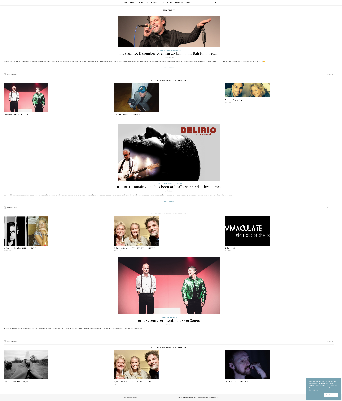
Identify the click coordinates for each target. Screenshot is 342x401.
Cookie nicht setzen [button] (316, 395)
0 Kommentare (330, 74)
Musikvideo (178, 183)
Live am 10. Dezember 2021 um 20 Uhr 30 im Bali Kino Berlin (168, 53)
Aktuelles (160, 50)
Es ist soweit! (230, 248)
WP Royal (134, 397)
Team (188, 3)
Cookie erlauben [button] (331, 395)
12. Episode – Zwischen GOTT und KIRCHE (20, 248)
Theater (154, 3)
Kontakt (180, 397)
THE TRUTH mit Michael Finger (16, 382)
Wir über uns (143, 3)
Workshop (179, 3)
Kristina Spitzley (12, 74)
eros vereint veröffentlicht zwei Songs (18, 114)
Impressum (193, 397)
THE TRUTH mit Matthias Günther (127, 114)
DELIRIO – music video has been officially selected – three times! (169, 186)
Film (162, 3)
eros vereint (176, 50)
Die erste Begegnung (233, 100)
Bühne (167, 50)
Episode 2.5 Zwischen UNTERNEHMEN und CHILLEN (134, 248)
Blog (132, 3)
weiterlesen (169, 68)
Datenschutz (186, 397)
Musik (169, 3)
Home (125, 3)
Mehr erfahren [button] (313, 390)
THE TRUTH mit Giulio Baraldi (237, 382)
